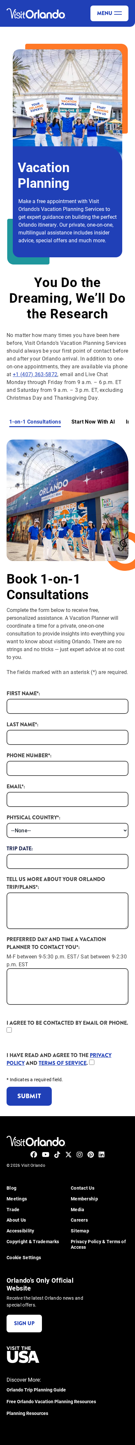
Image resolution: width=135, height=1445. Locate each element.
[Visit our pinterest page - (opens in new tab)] (90, 1154)
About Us (16, 1220)
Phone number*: (29, 755)
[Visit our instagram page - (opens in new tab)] (80, 1154)
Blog (11, 1188)
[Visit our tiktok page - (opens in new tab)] (57, 1154)
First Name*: (23, 693)
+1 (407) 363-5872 (35, 374)
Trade (13, 1209)
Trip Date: (20, 848)
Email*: (16, 786)
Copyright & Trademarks (33, 1241)
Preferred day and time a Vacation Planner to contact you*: (56, 943)
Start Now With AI (93, 421)
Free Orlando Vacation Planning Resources (51, 1402)
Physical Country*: (33, 817)
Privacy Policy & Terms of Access (98, 1244)
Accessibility (20, 1231)
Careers (79, 1220)
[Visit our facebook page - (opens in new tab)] (33, 1154)
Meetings (17, 1199)
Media (77, 1209)
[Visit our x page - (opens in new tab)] (68, 1154)
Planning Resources (27, 1413)
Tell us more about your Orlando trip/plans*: (56, 883)
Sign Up (24, 1323)
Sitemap (80, 1231)
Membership (84, 1199)
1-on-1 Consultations (35, 421)
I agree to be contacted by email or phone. (67, 1023)
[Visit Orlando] (36, 13)
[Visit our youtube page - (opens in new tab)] (45, 1154)
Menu (104, 13)
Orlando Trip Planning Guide (36, 1390)
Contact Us (82, 1188)
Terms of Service (63, 1063)
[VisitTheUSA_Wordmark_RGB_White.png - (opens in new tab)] (23, 1354)
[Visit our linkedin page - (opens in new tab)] (102, 1154)
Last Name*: (22, 724)
